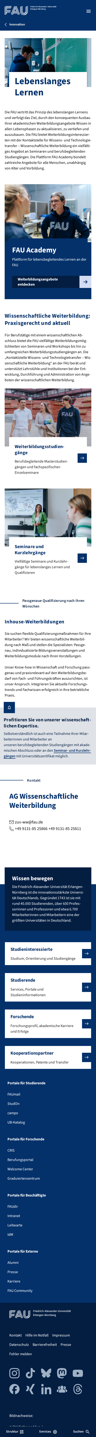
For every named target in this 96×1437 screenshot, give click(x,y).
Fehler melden (20, 1354)
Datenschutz (19, 1344)
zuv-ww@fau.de (29, 822)
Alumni (13, 1262)
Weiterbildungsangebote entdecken (38, 282)
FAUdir (12, 1206)
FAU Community (19, 1290)
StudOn (13, 1103)
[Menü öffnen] (88, 11)
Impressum (61, 1335)
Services (45, 1431)
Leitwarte (14, 1225)
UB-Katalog (16, 1122)
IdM (10, 1234)
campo (12, 1113)
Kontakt (15, 1335)
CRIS (11, 1150)
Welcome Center (20, 1169)
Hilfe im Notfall (36, 1335)
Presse (12, 1272)
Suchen (78, 1431)
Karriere (13, 1281)
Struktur (12, 1431)
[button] (48, 953)
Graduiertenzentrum (23, 1178)
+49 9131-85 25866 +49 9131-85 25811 (48, 829)
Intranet (13, 1215)
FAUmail (13, 1094)
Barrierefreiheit (45, 1344)
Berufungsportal (20, 1159)
